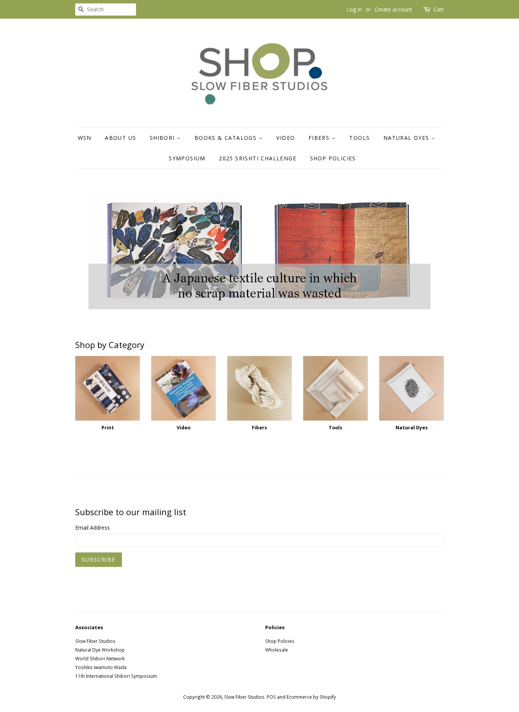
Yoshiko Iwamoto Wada (101, 667)
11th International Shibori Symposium (116, 676)
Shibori (163, 137)
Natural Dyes (407, 137)
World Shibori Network (100, 658)
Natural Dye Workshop (100, 650)
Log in (354, 9)
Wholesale (276, 650)
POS (271, 697)
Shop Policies (333, 158)
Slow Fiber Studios (95, 641)
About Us (120, 137)
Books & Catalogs (227, 137)
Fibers (320, 137)
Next (427, 249)
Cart (439, 9)
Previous (91, 249)
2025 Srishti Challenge (257, 158)
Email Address (92, 527)
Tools (359, 137)
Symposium (187, 158)
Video (285, 137)
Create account (393, 9)
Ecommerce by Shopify (311, 697)
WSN (85, 137)
